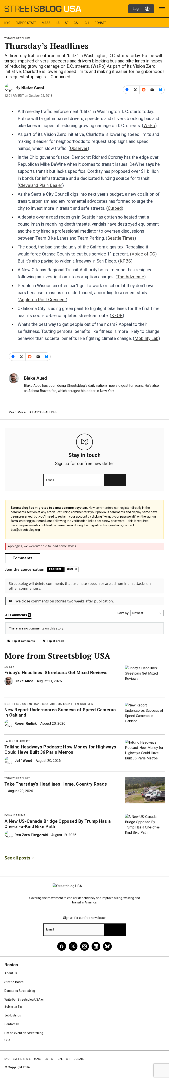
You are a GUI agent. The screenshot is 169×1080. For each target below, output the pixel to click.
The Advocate (130, 276)
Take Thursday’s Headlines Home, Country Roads (55, 784)
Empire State (26, 23)
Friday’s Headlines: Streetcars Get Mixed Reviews (56, 672)
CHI (87, 23)
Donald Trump (14, 815)
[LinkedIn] (96, 946)
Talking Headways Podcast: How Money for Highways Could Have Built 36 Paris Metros (60, 749)
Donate (101, 23)
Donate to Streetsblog (19, 990)
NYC (7, 23)
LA (58, 23)
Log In (137, 9)
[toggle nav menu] (162, 8)
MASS (46, 23)
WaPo (149, 125)
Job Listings (12, 1015)
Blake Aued (32, 87)
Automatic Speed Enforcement (72, 704)
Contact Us (12, 1024)
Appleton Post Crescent (42, 299)
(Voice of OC (142, 254)
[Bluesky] (107, 946)
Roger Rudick (26, 723)
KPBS (125, 261)
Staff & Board (14, 982)
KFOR (117, 315)
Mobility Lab (146, 338)
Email (50, 480)
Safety (9, 667)
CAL (76, 23)
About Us (10, 973)
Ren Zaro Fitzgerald (31, 835)
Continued (60, 76)
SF (66, 23)
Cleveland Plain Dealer (40, 185)
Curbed (115, 208)
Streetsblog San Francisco (27, 704)
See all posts (17, 858)
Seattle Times (120, 238)
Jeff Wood (23, 761)
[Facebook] (61, 946)
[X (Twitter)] (73, 946)
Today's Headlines (17, 38)
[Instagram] (84, 946)
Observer (79, 148)
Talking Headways (17, 741)
